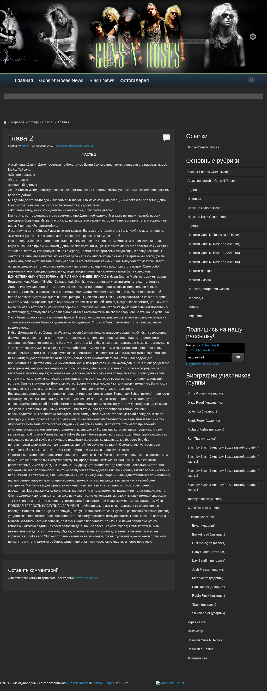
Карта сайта (196, 622)
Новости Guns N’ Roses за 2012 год (213, 253)
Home (5, 122)
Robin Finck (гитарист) (208, 595)
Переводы (195, 298)
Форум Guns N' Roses (203, 147)
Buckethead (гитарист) (208, 534)
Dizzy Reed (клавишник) (205, 402)
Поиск (251, 80)
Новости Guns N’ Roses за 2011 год (213, 244)
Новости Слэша (199, 280)
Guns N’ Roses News (61, 80)
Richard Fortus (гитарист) (205, 429)
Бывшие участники (201, 517)
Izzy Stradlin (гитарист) (208, 560)
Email (253, 36)
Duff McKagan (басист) (208, 543)
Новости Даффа (199, 271)
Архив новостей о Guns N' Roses (211, 181)
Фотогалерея (134, 80)
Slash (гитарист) (204, 604)
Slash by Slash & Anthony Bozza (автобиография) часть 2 (223, 459)
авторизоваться (87, 578)
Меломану (195, 631)
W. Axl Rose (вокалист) (203, 508)
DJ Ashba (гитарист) (202, 411)
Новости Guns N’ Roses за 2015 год (213, 262)
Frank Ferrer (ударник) (203, 420)
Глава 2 (20, 138)
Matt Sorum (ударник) (207, 578)
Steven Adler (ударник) (208, 613)
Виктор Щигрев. (103, 683)
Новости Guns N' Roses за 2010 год (213, 235)
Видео (192, 190)
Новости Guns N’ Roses (204, 640)
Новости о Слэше (200, 649)
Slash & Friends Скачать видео (209, 172)
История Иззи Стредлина (206, 217)
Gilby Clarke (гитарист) (209, 552)
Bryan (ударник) (203, 525)
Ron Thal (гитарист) (201, 438)
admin (25, 145)
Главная (24, 80)
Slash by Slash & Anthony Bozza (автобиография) (223, 447)
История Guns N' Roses (204, 208)
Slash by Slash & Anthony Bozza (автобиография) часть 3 (223, 473)
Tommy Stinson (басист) (204, 499)
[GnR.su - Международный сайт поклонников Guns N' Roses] (15, 36)
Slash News (101, 80)
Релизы (193, 307)
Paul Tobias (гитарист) (208, 587)
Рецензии (194, 316)
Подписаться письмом (202, 364)
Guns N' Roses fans (200, 350)
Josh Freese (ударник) (208, 569)
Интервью (194, 199)
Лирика (192, 226)
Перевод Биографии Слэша (31, 122)
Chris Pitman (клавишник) (205, 393)
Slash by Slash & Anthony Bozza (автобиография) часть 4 (223, 487)
